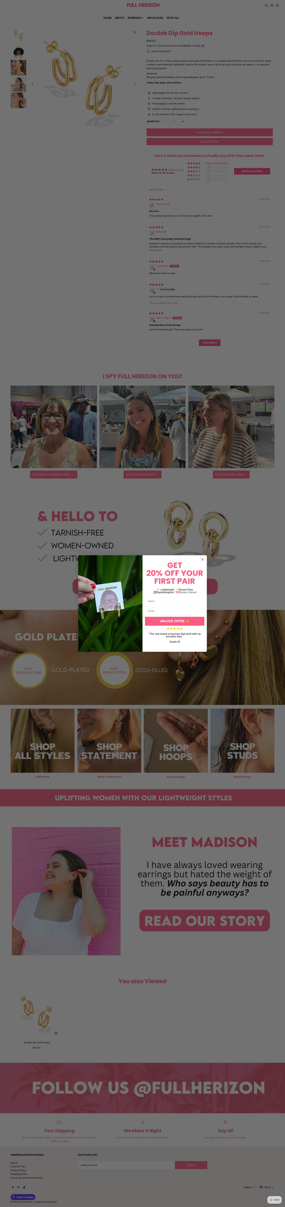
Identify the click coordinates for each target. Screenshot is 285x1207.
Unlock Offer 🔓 (175, 621)
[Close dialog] (203, 559)
